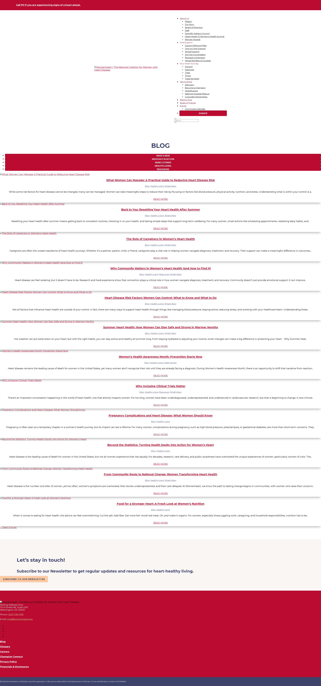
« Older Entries (8, 527)
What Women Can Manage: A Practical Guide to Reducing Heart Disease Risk (160, 180)
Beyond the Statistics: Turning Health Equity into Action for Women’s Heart (160, 444)
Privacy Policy (8, 661)
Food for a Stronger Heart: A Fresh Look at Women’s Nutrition (160, 503)
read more (160, 199)
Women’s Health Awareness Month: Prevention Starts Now (160, 356)
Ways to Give (186, 100)
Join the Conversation (195, 54)
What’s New (163, 155)
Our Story (189, 24)
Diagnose (189, 69)
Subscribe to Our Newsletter (24, 579)
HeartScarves (191, 91)
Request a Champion (195, 57)
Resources (163, 169)
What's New (170, 186)
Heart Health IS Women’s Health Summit (204, 36)
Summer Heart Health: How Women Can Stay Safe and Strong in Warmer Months (160, 327)
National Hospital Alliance (197, 94)
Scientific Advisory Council (197, 33)
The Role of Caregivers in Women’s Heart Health (160, 239)
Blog (147, 186)
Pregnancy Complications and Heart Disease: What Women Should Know (161, 415)
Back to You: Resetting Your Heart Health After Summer (160, 209)
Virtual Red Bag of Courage (198, 60)
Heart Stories (163, 162)
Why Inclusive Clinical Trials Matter (160, 386)
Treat (187, 73)
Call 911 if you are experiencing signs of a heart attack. (48, 5)
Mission (188, 21)
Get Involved (186, 82)
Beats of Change (188, 103)
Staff (187, 30)
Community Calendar (195, 109)
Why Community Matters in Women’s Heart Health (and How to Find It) (160, 268)
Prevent (189, 66)
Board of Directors (194, 27)
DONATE (203, 113)
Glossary (5, 646)
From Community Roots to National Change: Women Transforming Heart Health (160, 474)
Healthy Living (163, 165)
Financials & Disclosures (14, 666)
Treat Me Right (192, 79)
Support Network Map (196, 45)
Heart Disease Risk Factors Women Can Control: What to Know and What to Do (161, 297)
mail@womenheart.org (20, 619)
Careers (4, 651)
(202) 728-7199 (15, 614)
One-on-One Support (195, 48)
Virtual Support (192, 51)
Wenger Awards (192, 39)
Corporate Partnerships (196, 97)
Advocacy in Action (163, 159)
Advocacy (189, 85)
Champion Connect (11, 656)
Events (183, 106)
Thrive (188, 76)
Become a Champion (195, 88)
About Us (184, 18)
